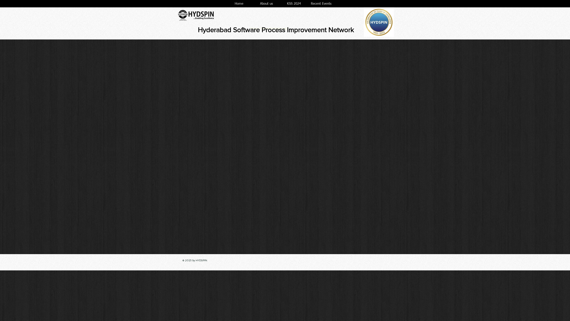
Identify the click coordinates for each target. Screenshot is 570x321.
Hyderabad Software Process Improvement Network (276, 29)
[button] (266, 3)
